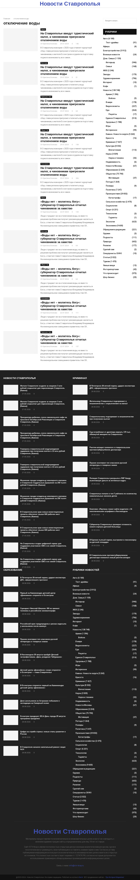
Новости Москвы (114, 166)
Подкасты (108, 237)
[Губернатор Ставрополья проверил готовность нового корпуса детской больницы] (80, 528)
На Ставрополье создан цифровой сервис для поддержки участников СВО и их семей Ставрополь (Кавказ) (43, 546)
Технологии (111, 214)
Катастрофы (114, 198)
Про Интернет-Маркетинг (115, 877)
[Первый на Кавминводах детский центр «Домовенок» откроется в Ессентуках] (10, 597)
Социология (111, 206)
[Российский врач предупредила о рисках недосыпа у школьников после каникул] (10, 628)
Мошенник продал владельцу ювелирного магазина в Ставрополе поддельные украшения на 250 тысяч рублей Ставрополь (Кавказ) (43, 482)
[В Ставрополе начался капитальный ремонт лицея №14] (10, 751)
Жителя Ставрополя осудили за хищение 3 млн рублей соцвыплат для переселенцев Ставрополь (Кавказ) (42, 388)
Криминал (110, 142)
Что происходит (111, 273)
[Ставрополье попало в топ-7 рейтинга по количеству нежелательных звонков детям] (80, 497)
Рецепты (113, 114)
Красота (110, 138)
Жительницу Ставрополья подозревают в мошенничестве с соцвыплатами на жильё (108, 402)
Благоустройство (111, 50)
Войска (112, 98)
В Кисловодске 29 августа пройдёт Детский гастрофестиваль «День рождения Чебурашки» (41, 656)
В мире (109, 102)
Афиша (106, 46)
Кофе (105, 86)
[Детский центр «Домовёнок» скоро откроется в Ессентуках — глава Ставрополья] (10, 674)
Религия (107, 245)
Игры (108, 126)
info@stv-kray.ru (76, 865)
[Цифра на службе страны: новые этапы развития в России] (10, 735)
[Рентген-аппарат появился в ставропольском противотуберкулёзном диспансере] (80, 451)
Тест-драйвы (112, 42)
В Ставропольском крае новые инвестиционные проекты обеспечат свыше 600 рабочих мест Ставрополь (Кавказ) (41, 514)
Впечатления (115, 150)
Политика (110, 190)
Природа (107, 241)
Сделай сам (108, 249)
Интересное (111, 130)
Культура (44, 63)
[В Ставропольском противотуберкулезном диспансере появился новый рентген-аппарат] (80, 559)
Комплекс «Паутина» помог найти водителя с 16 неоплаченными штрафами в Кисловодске (111, 510)
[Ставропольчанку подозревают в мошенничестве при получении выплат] (80, 420)
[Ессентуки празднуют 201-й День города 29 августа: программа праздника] (10, 720)
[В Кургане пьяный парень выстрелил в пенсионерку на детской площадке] (80, 544)
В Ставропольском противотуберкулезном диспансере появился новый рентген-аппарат (110, 556)
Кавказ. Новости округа (117, 134)
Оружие (106, 233)
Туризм (106, 261)
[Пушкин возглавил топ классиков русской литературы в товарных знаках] (80, 467)
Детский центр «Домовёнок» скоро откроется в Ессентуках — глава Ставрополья (40, 671)
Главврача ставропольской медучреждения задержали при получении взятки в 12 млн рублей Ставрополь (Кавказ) (42, 451)
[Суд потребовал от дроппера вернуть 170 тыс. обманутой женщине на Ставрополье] (80, 436)
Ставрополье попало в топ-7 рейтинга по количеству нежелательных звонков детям (113, 495)
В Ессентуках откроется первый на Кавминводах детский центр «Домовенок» (42, 686)
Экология (110, 222)
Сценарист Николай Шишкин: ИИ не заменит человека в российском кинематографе (39, 609)
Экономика (45, 164)
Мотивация (114, 178)
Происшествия (46, 96)
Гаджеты (113, 217)
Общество (44, 130)
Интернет (107, 82)
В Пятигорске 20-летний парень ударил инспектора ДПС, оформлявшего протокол (112, 387)
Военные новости (111, 54)
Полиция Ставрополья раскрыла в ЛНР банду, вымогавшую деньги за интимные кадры (110, 479)
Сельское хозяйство (115, 202)
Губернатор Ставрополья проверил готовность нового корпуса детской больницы (111, 525)
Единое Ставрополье (116, 118)
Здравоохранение (111, 78)
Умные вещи (109, 265)
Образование (112, 170)
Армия (109, 94)
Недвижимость (113, 162)
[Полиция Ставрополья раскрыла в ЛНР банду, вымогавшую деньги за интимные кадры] (80, 482)
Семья (109, 66)
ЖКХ (105, 70)
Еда (107, 110)
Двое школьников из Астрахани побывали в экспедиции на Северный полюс (40, 702)
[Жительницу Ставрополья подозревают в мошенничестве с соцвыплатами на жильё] (80, 405)
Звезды (106, 74)
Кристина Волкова (50, 44)
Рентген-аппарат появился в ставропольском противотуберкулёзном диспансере (110, 448)
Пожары (110, 186)
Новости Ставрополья (70, 4)
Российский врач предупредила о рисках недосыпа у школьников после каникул (43, 625)
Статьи (106, 257)
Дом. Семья (108, 58)
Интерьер (110, 62)
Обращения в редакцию (114, 229)
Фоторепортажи (111, 269)
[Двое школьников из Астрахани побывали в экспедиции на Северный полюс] (10, 705)
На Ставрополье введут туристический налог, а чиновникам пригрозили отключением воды (67, 37)
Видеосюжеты (113, 106)
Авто (105, 38)
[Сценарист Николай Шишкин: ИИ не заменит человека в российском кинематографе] (10, 612)
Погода (109, 182)
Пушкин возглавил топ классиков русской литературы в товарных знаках (108, 464)
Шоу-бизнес (108, 277)
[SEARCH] (134, 20)
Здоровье (110, 122)
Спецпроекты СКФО (112, 253)
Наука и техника (116, 158)
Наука (43, 29)
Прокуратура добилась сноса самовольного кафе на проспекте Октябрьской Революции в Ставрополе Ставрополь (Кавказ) (43, 419)
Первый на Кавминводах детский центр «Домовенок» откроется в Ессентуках (37, 594)
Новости (107, 90)
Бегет (81, 877)
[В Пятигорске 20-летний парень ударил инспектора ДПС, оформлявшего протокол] (80, 390)
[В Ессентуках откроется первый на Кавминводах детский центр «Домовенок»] (10, 689)
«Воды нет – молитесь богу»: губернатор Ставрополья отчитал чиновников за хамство (63, 205)
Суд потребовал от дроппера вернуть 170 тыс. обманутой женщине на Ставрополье (110, 433)
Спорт (109, 210)
